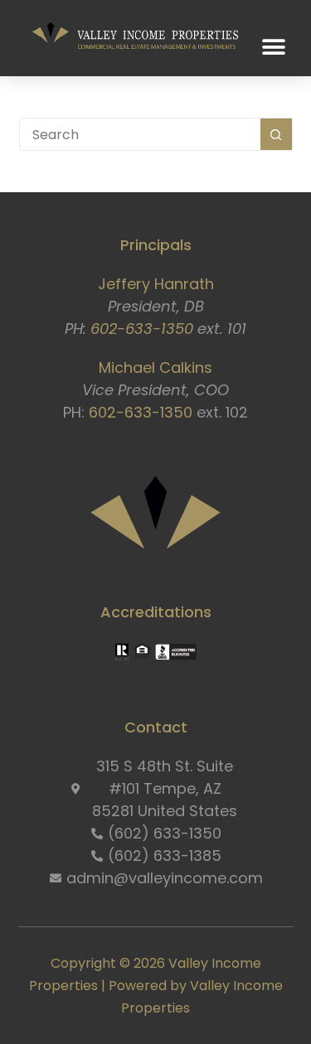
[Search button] (276, 134)
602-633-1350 (141, 328)
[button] (274, 47)
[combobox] (140, 134)
